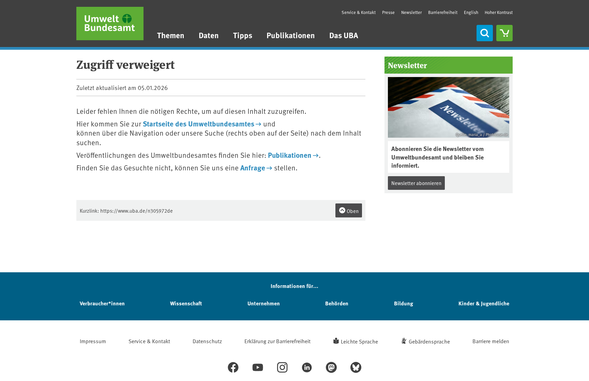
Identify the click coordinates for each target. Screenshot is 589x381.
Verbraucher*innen (102, 303)
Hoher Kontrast (499, 12)
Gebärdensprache (429, 341)
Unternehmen (263, 303)
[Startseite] (110, 23)
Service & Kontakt (359, 12)
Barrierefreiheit (442, 12)
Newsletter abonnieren (416, 182)
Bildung (403, 303)
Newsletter (411, 12)
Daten (209, 35)
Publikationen (291, 35)
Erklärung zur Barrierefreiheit (277, 341)
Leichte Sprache (359, 341)
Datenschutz (207, 341)
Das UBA (343, 35)
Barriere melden (490, 341)
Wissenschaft (186, 303)
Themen (170, 35)
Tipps (242, 35)
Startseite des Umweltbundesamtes (198, 123)
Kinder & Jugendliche (483, 303)
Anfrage (252, 167)
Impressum (93, 341)
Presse (388, 12)
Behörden (336, 303)
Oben (352, 210)
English (471, 12)
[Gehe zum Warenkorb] (504, 33)
